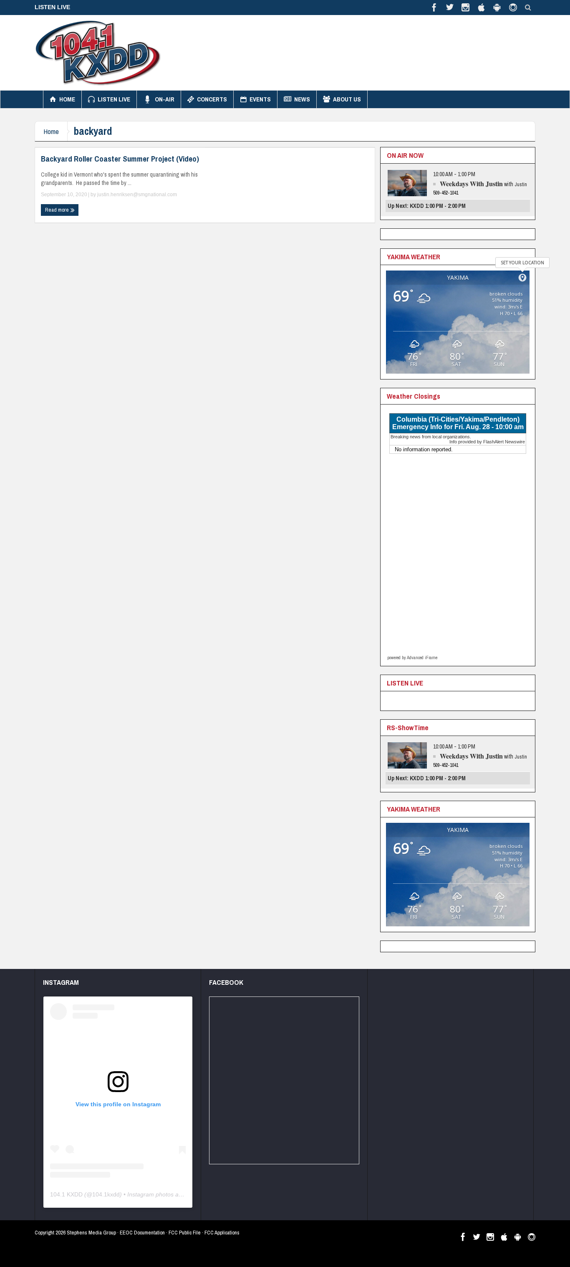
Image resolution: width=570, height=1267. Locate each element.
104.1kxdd (106, 1194)
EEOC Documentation (142, 1232)
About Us (347, 99)
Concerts (212, 99)
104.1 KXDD (66, 1194)
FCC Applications (222, 1232)
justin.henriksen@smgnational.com (137, 194)
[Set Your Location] (522, 278)
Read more (57, 209)
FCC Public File (185, 1232)
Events (260, 99)
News (302, 99)
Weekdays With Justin (471, 183)
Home (67, 99)
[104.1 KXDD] (98, 52)
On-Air (164, 99)
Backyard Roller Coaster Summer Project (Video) (120, 159)
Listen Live (114, 99)
